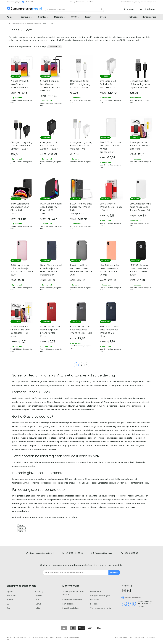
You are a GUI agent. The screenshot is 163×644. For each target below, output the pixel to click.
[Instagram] (129, 590)
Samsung (25, 17)
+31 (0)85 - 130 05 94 (74, 553)
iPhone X (21, 525)
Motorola (58, 17)
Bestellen (94, 599)
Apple (10, 17)
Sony (9, 608)
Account (131, 9)
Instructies (133, 17)
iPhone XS (21, 528)
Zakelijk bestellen (70, 608)
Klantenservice (149, 17)
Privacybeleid (139, 637)
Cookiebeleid (151, 637)
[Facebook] (123, 590)
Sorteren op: (40, 46)
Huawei (38, 603)
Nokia (37, 608)
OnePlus (42, 17)
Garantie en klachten (72, 599)
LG (8, 603)
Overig (103, 17)
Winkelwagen (150, 9)
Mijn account (68, 603)
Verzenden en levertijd (100, 608)
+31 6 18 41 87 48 (131, 553)
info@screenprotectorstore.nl (41, 553)
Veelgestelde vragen (100, 595)
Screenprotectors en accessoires (24, 24)
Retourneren (96, 591)
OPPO (74, 17)
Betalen (93, 603)
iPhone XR (21, 531)
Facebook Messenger (103, 553)
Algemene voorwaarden (123, 637)
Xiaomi (88, 17)
